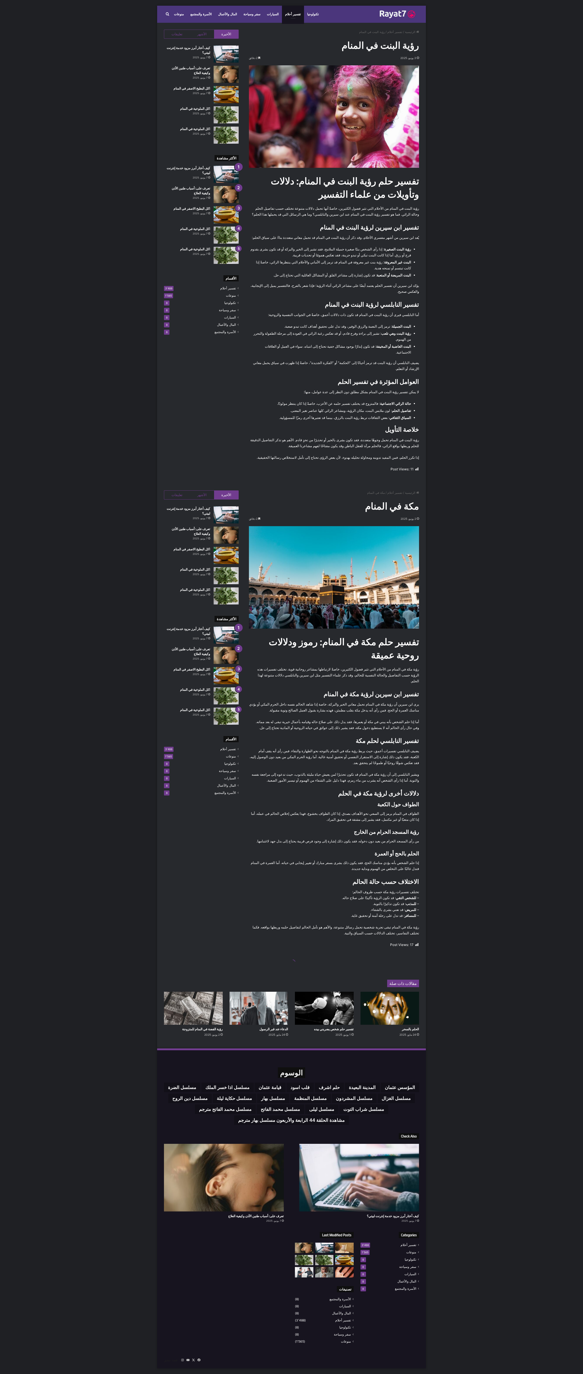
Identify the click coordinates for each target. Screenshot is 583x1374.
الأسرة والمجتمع (201, 14)
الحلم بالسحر (410, 1029)
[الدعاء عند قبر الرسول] (259, 1008)
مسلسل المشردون (354, 1098)
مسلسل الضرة (182, 1087)
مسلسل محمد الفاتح (280, 1109)
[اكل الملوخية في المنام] (226, 114)
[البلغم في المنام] (324, 1272)
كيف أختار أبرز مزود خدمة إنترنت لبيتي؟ (393, 1216)
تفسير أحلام (293, 14)
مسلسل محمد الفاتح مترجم (225, 1109)
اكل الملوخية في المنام (195, 108)
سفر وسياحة (252, 14)
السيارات (273, 14)
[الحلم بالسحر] (390, 1008)
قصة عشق (170, 1360)
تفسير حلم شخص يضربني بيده (334, 1029)
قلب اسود (300, 1087)
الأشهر (202, 34)
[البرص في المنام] (344, 1272)
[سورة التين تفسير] (344, 1248)
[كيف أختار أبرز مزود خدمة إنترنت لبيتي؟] (226, 54)
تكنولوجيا (313, 14)
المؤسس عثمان (400, 1087)
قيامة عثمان (270, 1087)
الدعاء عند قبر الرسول (273, 1029)
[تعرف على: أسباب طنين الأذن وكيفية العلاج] (226, 74)
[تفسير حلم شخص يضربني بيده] (324, 1008)
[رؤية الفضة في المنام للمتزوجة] (193, 1008)
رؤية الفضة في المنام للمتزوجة (202, 1029)
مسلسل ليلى (321, 1109)
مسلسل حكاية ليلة (234, 1098)
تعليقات (176, 34)
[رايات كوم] (398, 14)
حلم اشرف (329, 1087)
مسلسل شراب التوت (363, 1109)
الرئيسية (410, 32)
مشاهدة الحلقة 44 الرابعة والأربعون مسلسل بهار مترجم (291, 1120)
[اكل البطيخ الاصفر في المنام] (226, 94)
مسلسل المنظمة (310, 1098)
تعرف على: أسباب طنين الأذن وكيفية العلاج (256, 1216)
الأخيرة (226, 34)
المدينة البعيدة (362, 1087)
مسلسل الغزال (396, 1098)
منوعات (179, 14)
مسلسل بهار (273, 1098)
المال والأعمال (227, 14)
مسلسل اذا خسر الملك (227, 1087)
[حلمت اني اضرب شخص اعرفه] (304, 1272)
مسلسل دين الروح (190, 1098)
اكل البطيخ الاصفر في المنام (192, 88)
